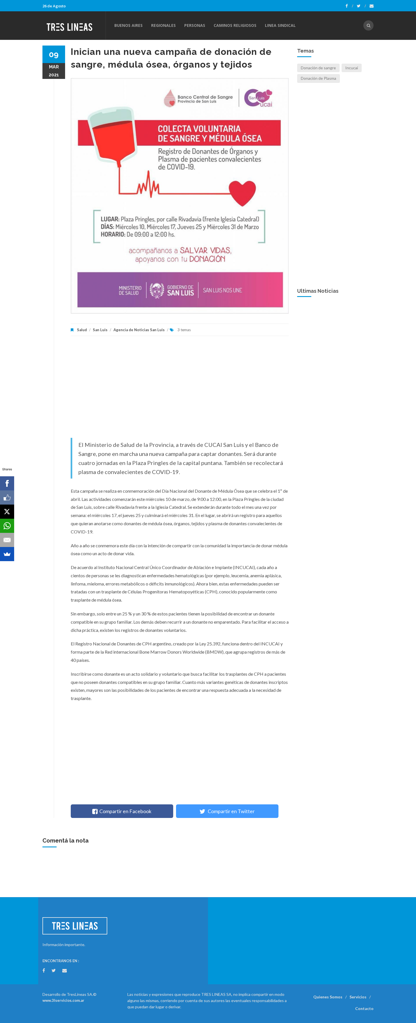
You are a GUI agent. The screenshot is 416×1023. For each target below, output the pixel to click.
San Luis (100, 330)
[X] (7, 512)
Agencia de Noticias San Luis (139, 330)
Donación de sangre (318, 67)
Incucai (351, 67)
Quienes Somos (327, 996)
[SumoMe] (7, 554)
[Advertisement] (180, 389)
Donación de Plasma (318, 78)
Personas (194, 25)
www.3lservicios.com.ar (63, 1000)
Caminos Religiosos (235, 25)
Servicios (357, 996)
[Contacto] (372, 6)
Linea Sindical (280, 25)
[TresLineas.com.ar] (74, 25)
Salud (82, 330)
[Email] (7, 540)
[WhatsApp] (7, 526)
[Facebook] (349, 6)
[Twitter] (361, 6)
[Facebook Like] (7, 497)
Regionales (163, 25)
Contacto (364, 1008)
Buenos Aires (128, 25)
